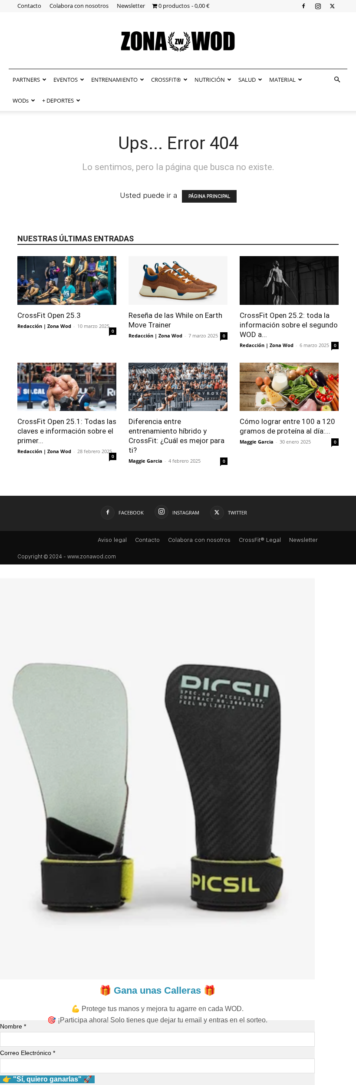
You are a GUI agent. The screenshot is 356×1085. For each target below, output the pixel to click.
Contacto (29, 6)
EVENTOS (65, 79)
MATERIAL (282, 79)
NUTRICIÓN (209, 79)
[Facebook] (303, 6)
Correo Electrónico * (27, 1052)
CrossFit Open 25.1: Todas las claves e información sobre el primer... (66, 431)
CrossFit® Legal (260, 540)
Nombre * (13, 1026)
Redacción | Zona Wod (44, 326)
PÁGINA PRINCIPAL (209, 196)
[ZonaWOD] (178, 41)
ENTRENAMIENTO (114, 79)
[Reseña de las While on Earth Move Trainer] (178, 280)
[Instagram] (317, 6)
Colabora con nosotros (79, 6)
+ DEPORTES (58, 100)
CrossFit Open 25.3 (49, 315)
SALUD (247, 79)
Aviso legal (112, 540)
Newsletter (131, 6)
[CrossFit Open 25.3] (66, 280)
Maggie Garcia (145, 460)
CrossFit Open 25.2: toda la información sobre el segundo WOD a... (289, 325)
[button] (336, 79)
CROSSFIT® (166, 79)
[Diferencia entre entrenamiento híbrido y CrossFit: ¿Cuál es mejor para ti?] (178, 387)
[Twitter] (332, 6)
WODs (21, 100)
